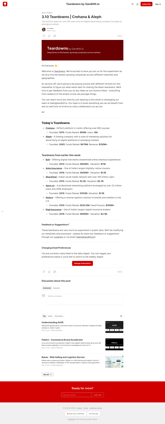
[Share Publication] (137, 4)
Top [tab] (44, 316)
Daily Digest (47, 13)
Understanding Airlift (52, 322)
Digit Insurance (53, 209)
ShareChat (51, 177)
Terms (86, 408)
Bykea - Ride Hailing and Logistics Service (63, 357)
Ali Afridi (50, 28)
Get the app (93, 414)
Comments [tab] (47, 288)
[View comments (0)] (49, 36)
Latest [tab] (50, 316)
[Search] (132, 4)
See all (46, 374)
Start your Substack (76, 414)
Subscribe (146, 4)
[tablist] (51, 288)
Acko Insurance (54, 168)
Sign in (158, 4)
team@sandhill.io (85, 237)
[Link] (38, 123)
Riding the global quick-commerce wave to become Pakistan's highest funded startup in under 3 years (71, 326)
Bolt (48, 159)
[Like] (44, 36)
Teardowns (59, 71)
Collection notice (95, 408)
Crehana (50, 128)
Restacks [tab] (56, 288)
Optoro (49, 197)
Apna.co (50, 185)
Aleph (49, 136)
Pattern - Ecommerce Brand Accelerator (62, 340)
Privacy (79, 408)
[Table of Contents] (2, 212)
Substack (71, 419)
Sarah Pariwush (57, 330)
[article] (82, 328)
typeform (58, 237)
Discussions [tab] (59, 316)
